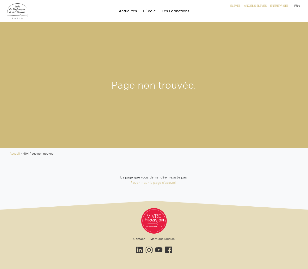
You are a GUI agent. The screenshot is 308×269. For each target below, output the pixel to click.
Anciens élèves (255, 5)
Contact (139, 239)
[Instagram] (149, 248)
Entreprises (279, 5)
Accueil (15, 153)
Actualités (128, 11)
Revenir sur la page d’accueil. (154, 182)
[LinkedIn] (139, 248)
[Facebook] (168, 248)
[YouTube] (158, 248)
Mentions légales (162, 239)
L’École (149, 11)
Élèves (235, 5)
